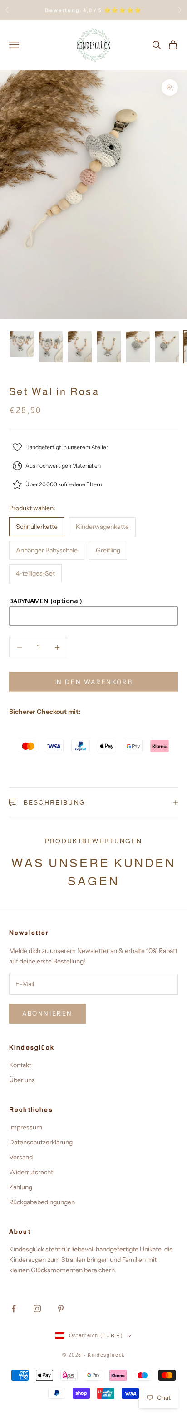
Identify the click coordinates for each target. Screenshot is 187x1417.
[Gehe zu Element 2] (51, 346)
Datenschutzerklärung (41, 1142)
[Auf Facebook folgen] (13, 1308)
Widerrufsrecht (31, 1172)
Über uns (22, 1080)
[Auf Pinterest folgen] (60, 1308)
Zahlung (20, 1187)
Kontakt (20, 1065)
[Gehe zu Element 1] (21, 343)
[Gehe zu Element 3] (80, 346)
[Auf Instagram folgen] (37, 1308)
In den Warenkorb (93, 681)
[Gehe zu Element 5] (138, 346)
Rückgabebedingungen (42, 1202)
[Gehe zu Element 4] (109, 346)
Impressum (25, 1127)
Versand (21, 1157)
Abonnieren (47, 1013)
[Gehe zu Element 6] (167, 346)
